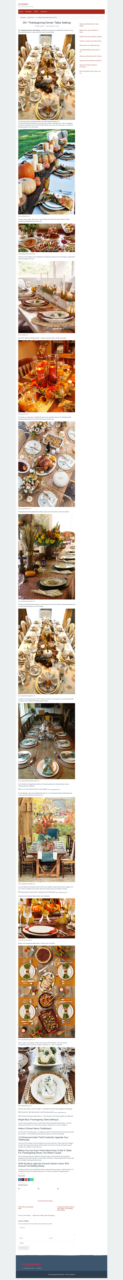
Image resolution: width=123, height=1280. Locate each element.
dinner (38, 1215)
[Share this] (19, 1179)
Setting (42, 1215)
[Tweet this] (22, 1179)
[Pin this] (26, 1179)
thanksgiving (51, 1215)
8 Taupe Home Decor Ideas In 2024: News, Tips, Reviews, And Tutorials (65, 1208)
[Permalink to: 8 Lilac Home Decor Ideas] (47, 1194)
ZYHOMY (23, 4)
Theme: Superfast (70, 1274)
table (46, 1215)
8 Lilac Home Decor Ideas (45, 1201)
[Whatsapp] (32, 1179)
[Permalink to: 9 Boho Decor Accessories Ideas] (27, 1197)
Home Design (27, 1215)
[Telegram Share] (29, 1179)
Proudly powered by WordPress (56, 1274)
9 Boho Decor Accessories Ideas (25, 1207)
